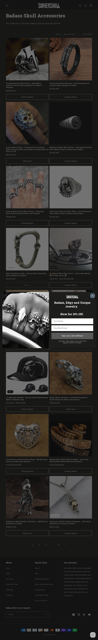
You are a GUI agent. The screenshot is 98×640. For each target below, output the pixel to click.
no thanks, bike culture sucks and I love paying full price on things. (72, 342)
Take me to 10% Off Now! (72, 336)
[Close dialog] (92, 296)
